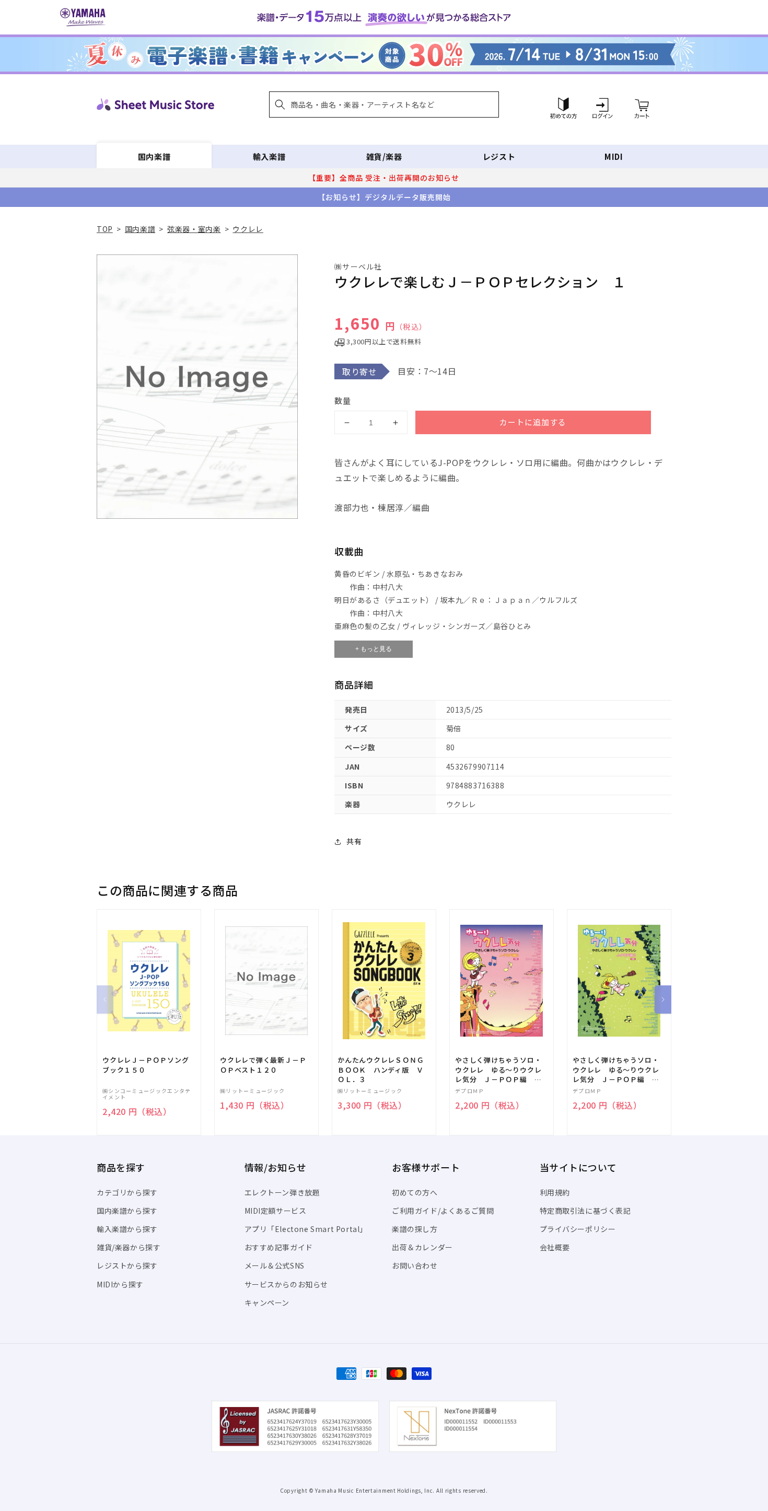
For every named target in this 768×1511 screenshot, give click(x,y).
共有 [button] (354, 841)
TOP (105, 229)
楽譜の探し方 (415, 1229)
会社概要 (555, 1247)
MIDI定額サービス (276, 1210)
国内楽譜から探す (127, 1210)
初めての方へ (415, 1192)
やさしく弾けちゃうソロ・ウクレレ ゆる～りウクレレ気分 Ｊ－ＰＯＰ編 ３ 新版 (619, 1069)
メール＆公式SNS (275, 1265)
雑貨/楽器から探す (128, 1247)
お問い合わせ (415, 1265)
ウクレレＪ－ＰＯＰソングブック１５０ (145, 1064)
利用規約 (555, 1192)
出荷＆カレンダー (422, 1247)
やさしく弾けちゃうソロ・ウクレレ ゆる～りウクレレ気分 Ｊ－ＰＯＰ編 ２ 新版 (501, 1069)
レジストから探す (127, 1265)
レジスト (499, 156)
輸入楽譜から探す (127, 1229)
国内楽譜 (154, 156)
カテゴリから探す (127, 1192)
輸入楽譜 (269, 156)
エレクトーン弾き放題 (282, 1192)
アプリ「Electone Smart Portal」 (306, 1229)
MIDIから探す (120, 1284)
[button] (384, 104)
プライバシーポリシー (578, 1229)
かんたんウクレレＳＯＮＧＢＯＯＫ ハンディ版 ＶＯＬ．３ (381, 1069)
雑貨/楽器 (384, 156)
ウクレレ (247, 229)
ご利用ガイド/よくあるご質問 (443, 1210)
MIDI (613, 156)
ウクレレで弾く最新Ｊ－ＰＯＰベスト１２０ (263, 1064)
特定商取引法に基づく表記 (585, 1210)
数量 (342, 400)
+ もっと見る (373, 649)
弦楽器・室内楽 (193, 229)
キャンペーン (267, 1302)
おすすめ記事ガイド (279, 1247)
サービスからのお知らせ (287, 1284)
